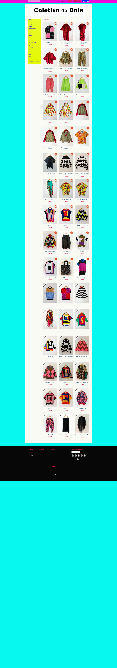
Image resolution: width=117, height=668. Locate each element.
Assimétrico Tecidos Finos (50, 199)
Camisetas (30, 24)
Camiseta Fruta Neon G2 (66, 199)
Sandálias (30, 44)
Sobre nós (32, 451)
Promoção (30, 56)
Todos (30, 19)
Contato (31, 455)
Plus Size (30, 21)
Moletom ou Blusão (32, 22)
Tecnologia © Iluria (58, 477)
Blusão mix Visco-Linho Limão (82, 94)
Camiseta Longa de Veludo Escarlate (66, 43)
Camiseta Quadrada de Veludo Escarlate (50, 69)
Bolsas (30, 54)
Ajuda (31, 453)
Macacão (30, 26)
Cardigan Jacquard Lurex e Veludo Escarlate (66, 147)
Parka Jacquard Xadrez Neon (66, 68)
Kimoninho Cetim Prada (50, 173)
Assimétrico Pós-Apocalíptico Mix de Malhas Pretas (82, 435)
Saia (29, 40)
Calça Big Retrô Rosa (50, 434)
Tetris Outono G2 (65, 382)
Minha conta (77, 1)
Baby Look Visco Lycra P (82, 147)
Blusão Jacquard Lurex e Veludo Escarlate (81, 121)
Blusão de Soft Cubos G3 (50, 382)
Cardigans (30, 35)
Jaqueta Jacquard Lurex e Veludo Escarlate (50, 147)
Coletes (30, 33)
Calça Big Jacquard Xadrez (82, 68)
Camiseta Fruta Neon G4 (82, 199)
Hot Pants (30, 58)
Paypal (41, 453)
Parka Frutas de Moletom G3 (66, 120)
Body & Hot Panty (32, 42)
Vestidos (30, 38)
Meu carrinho (86, 1)
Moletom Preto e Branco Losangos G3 (66, 174)
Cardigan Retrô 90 (82, 408)
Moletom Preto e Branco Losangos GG (82, 174)
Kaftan (30, 49)
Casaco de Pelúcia (32, 31)
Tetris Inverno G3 (65, 225)
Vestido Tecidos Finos (81, 277)
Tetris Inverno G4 (50, 225)
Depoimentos (32, 454)
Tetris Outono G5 (50, 408)
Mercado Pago (43, 454)
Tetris (30, 52)
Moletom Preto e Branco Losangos (66, 356)
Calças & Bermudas (32, 37)
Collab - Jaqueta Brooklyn (50, 251)
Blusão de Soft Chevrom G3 (81, 356)
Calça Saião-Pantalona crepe (66, 434)
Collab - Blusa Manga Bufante (82, 225)
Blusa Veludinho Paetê (50, 42)
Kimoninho (31, 47)
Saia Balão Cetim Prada (66, 251)
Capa (29, 51)
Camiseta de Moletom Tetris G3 (82, 251)
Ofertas (30, 45)
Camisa (30, 29)
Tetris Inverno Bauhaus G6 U (66, 330)
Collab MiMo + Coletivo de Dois (34, 62)
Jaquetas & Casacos (32, 28)
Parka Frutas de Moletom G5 (50, 120)
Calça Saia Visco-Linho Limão (66, 94)
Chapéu (30, 59)
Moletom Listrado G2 (82, 304)
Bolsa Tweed (66, 277)
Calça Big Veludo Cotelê (50, 94)
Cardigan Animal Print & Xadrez (82, 382)
